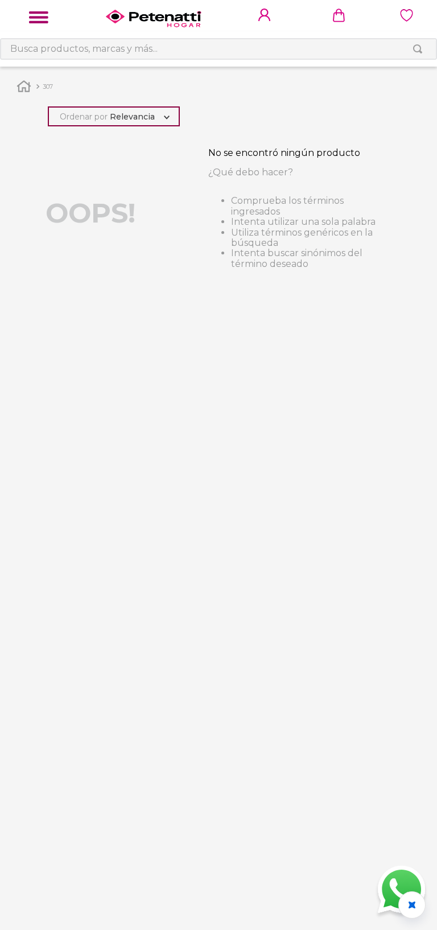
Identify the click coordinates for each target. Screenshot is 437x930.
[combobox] (218, 49)
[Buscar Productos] (420, 49)
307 (48, 86)
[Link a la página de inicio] (24, 86)
